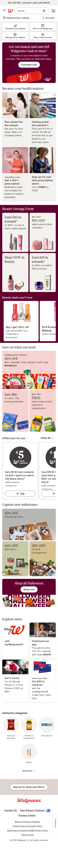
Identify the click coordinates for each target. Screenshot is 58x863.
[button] (49, 18)
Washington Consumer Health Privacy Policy (27, 830)
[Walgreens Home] (10, 11)
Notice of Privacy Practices (27, 822)
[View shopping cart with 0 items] (53, 11)
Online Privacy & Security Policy (27, 826)
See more (27, 771)
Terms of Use (27, 835)
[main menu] (4, 11)
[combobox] (28, 11)
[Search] (45, 11)
